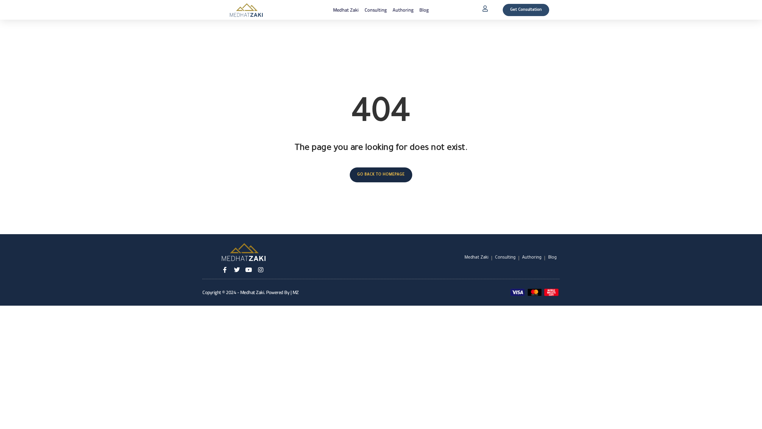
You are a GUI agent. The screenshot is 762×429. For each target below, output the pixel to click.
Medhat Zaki (346, 9)
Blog (424, 9)
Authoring (403, 9)
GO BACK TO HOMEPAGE (381, 175)
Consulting (376, 9)
